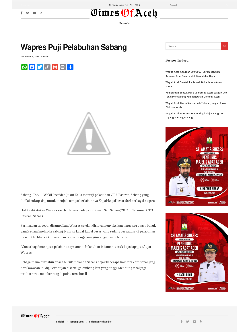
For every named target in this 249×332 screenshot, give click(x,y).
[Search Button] (226, 5)
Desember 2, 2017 (30, 56)
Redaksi (60, 321)
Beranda (25, 5)
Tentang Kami (76, 321)
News (46, 56)
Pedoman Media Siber (100, 321)
